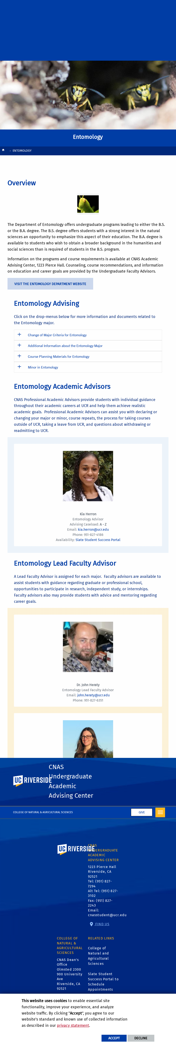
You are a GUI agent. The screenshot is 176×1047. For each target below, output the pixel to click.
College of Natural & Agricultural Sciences (43, 812)
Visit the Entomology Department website (50, 284)
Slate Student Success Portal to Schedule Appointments (103, 981)
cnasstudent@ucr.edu (107, 915)
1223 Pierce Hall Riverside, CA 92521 (102, 872)
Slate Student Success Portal (98, 540)
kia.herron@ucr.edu (93, 529)
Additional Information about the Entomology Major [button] (65, 346)
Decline (140, 1038)
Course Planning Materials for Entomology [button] (58, 356)
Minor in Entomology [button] (43, 367)
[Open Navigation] (160, 812)
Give (142, 812)
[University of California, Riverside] (76, 856)
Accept (114, 1038)
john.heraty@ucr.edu (93, 695)
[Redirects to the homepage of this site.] (3, 151)
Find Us (101, 924)
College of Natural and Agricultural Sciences (98, 956)
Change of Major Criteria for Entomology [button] (57, 335)
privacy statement (73, 1025)
